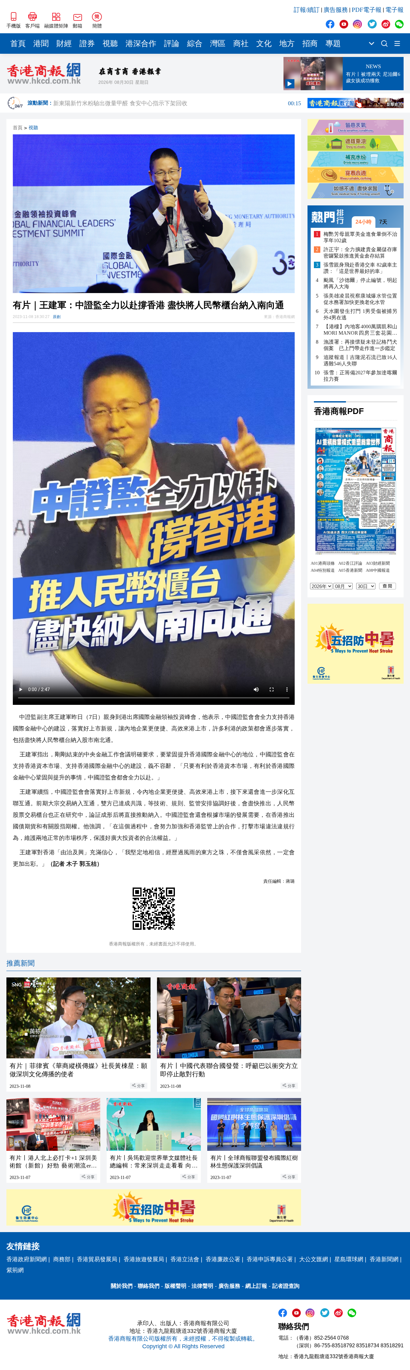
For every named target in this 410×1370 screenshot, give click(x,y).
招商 (310, 43)
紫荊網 (15, 1270)
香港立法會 (184, 1259)
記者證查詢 (285, 1286)
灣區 (218, 43)
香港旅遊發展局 (144, 1259)
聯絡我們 (149, 1286)
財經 (64, 43)
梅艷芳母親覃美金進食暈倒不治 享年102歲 (360, 237)
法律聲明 (202, 1286)
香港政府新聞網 (26, 1259)
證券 (87, 43)
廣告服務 (336, 9)
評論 (171, 43)
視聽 (110, 43)
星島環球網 (348, 1259)
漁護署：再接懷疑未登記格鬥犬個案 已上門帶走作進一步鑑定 (360, 345)
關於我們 (122, 1286)
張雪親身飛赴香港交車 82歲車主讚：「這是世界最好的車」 (360, 268)
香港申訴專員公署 (270, 1259)
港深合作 (141, 43)
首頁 (18, 43)
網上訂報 (256, 1286)
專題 (333, 43)
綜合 (194, 43)
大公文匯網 (313, 1259)
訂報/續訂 (307, 9)
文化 (264, 43)
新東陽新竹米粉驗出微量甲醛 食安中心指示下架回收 (177, 103)
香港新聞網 (384, 1259)
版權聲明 (175, 1286)
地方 (287, 43)
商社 (241, 43)
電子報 (394, 9)
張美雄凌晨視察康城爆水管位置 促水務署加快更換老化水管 (360, 299)
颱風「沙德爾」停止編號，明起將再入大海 (360, 283)
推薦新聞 (20, 963)
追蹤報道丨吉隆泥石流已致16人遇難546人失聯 (360, 360)
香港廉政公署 (223, 1259)
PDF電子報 (366, 9)
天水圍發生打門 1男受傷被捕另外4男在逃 (360, 314)
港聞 (41, 43)
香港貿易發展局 (97, 1259)
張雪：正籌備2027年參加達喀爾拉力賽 (360, 376)
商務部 (61, 1259)
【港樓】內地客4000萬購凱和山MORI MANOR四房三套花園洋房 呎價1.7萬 (360, 330)
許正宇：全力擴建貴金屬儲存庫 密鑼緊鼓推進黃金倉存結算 (360, 253)
